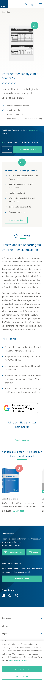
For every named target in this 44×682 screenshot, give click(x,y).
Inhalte (5, 626)
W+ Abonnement (32, 130)
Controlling (6, 12)
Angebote (6, 633)
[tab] (22, 236)
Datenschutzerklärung (18, 660)
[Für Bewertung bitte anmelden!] (9, 83)
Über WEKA (6, 618)
